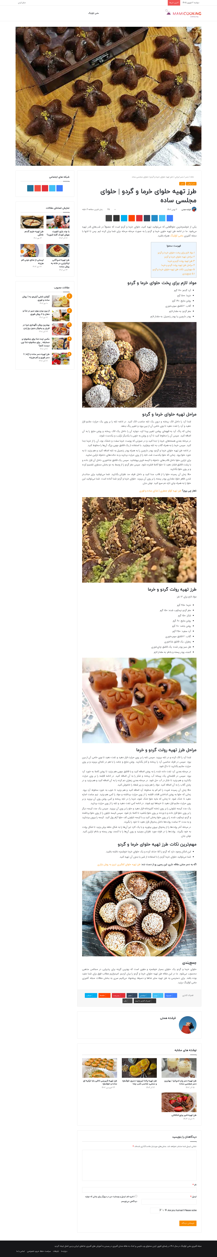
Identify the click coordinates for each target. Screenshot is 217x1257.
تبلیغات (56, 1251)
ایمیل (193, 1196)
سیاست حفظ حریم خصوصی (39, 1251)
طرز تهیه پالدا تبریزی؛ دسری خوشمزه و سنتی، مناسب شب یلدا (139, 1082)
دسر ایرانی (179, 177)
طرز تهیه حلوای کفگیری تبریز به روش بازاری (118, 864)
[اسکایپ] (124, 218)
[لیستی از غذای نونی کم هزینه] (32, 250)
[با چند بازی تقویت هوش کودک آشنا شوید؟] (57, 222)
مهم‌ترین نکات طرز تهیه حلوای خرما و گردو (174, 270)
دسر (186, 177)
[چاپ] (109, 218)
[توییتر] (162, 218)
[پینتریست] (139, 218)
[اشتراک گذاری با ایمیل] (116, 218)
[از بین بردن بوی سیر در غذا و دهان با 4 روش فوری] (60, 315)
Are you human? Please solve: (182, 1210)
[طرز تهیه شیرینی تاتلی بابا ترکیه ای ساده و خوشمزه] (99, 1068)
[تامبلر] (147, 218)
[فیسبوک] (170, 218)
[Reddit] (132, 218)
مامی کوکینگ (93, 13)
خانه (192, 177)
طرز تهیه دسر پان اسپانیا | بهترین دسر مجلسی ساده (180, 1082)
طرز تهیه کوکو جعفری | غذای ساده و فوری (160, 491)
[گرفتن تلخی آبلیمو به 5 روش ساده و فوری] (60, 301)
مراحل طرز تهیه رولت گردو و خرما (178, 265)
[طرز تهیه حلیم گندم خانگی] (32, 222)
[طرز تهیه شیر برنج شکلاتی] (179, 1102)
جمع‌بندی (188, 274)
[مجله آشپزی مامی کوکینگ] (183, 13)
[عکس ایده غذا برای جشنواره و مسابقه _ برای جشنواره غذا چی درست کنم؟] (60, 343)
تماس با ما (20, 1251)
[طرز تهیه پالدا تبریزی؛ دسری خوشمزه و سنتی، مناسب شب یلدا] (139, 1068)
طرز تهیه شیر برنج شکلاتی (184, 1115)
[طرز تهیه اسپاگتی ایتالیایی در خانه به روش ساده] (57, 250)
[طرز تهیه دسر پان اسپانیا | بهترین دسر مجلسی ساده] (179, 1068)
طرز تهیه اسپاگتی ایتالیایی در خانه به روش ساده (60, 263)
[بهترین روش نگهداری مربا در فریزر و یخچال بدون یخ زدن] (60, 329)
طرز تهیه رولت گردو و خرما (181, 261)
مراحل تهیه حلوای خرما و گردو (179, 257)
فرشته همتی (186, 209)
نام (195, 1185)
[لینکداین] (154, 218)
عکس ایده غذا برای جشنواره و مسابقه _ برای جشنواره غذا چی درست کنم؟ (35, 342)
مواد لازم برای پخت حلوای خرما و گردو (176, 253)
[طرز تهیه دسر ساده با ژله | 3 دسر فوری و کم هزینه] (60, 359)
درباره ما (64, 1251)
